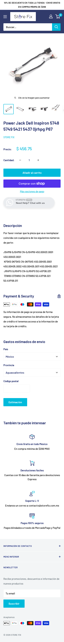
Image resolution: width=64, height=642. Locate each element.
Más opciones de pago (32, 191)
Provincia (8, 365)
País (5, 349)
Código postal (11, 381)
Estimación (15, 402)
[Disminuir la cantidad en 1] (20, 160)
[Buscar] (56, 27)
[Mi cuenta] (51, 16)
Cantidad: (8, 160)
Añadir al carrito (32, 172)
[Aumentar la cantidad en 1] (38, 160)
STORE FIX (8, 137)
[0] (58, 16)
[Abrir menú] (5, 16)
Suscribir (14, 603)
